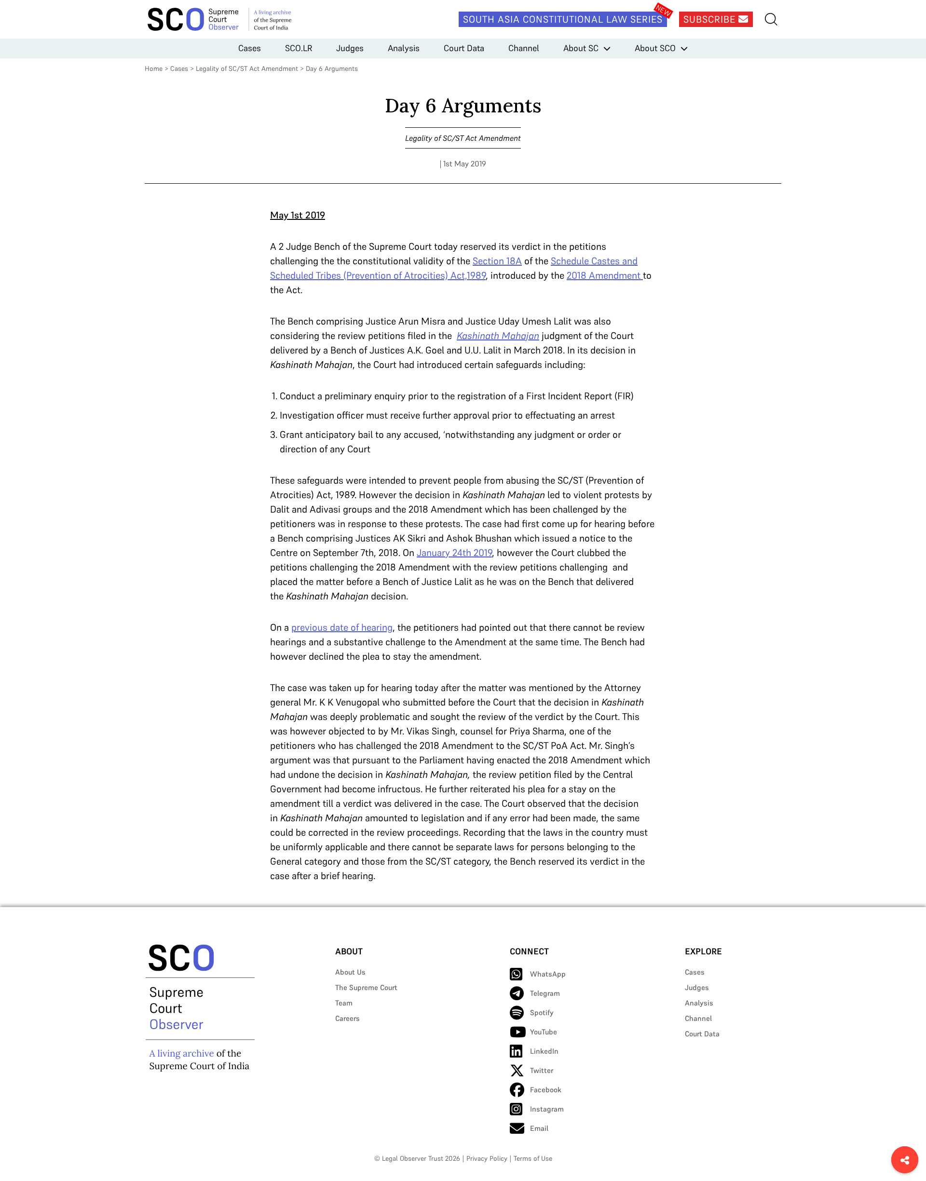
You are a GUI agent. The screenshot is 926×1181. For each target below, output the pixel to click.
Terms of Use (533, 1158)
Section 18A (497, 261)
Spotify (542, 1012)
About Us (350, 972)
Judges (350, 48)
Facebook (545, 1089)
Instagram (547, 1108)
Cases (249, 48)
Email (539, 1128)
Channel (523, 48)
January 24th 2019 (454, 552)
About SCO (655, 48)
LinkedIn (544, 1051)
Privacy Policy (486, 1158)
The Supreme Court (366, 987)
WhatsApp (548, 973)
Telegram (545, 993)
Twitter (541, 1070)
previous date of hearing (342, 627)
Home (154, 68)
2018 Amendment (605, 275)
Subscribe (710, 19)
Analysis (404, 48)
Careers (347, 1018)
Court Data (464, 48)
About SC (581, 48)
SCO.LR (298, 48)
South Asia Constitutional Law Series (563, 19)
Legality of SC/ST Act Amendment (247, 68)
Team (344, 1002)
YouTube (543, 1031)
